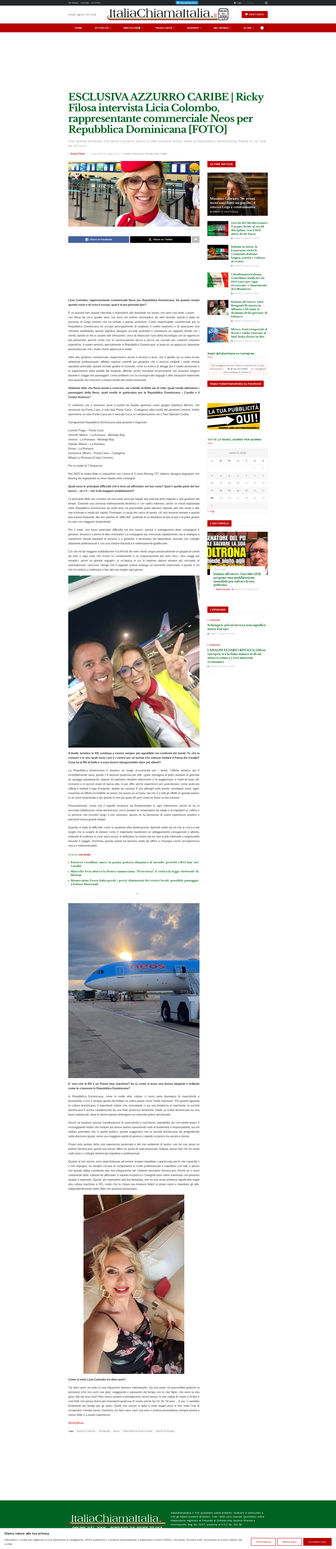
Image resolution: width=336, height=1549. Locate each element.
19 (229, 490)
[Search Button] (265, 3)
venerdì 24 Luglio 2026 (222, 666)
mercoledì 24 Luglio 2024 (105, 153)
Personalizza (263, 1541)
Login (239, 3)
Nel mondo (221, 27)
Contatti (85, 3)
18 (221, 490)
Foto (156, 153)
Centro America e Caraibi (138, 153)
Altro (247, 27)
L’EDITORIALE (220, 570)
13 (238, 483)
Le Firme (95, 3)
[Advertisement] (168, 61)
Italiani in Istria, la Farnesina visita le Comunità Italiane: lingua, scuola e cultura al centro (248, 254)
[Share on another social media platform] (196, 239)
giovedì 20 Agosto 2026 (246, 341)
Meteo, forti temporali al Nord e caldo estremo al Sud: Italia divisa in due (249, 333)
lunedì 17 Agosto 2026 (221, 634)
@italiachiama (239, 369)
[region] (168, 1538)
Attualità (101, 27)
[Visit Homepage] (168, 14)
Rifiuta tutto (289, 1541)
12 (229, 483)
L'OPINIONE (213, 620)
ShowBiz (193, 27)
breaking (104, 1431)
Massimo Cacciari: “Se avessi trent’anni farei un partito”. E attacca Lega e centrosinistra (233, 203)
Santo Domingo (165, 1431)
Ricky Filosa (78, 153)
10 (212, 483)
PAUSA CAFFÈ (164, 27)
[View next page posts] (137, 893)
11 (221, 483)
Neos (117, 1431)
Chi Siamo (73, 3)
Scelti (163, 153)
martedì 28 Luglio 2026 (246, 589)
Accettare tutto (317, 1541)
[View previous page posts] (130, 893)
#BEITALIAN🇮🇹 (132, 27)
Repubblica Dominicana (138, 1431)
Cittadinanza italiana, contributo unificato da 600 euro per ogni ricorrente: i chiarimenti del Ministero (249, 282)
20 (237, 490)
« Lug (211, 511)
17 (212, 490)
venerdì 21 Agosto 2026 (225, 212)
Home (78, 27)
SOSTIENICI (256, 14)
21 (246, 490)
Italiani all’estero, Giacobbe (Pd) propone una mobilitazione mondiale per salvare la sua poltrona (237, 579)
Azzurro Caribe (86, 1431)
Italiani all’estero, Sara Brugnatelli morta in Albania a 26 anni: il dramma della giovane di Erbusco (249, 309)
